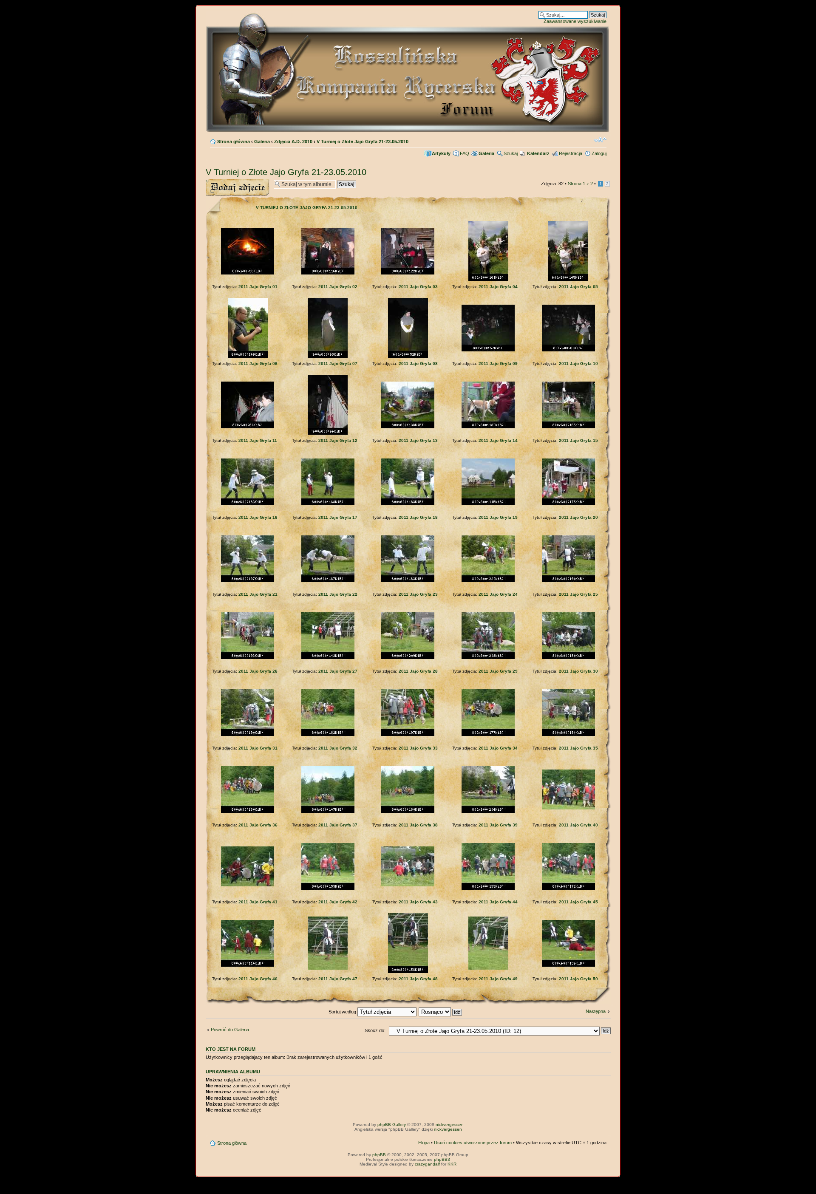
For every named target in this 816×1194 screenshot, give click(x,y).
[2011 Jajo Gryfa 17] (327, 503)
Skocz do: (375, 1030)
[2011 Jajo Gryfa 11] (247, 426)
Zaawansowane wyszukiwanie (575, 21)
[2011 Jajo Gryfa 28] (407, 657)
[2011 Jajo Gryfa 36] (247, 811)
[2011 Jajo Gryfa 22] (327, 580)
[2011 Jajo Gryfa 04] (488, 279)
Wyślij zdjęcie (219, 181)
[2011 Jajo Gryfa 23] (407, 580)
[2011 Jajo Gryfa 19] (488, 503)
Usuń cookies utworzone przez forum (473, 1142)
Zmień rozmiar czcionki (600, 140)
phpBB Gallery (391, 1124)
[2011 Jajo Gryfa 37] (327, 811)
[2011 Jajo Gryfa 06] (248, 356)
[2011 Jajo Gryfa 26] (247, 657)
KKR (452, 1164)
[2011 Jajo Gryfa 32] (327, 734)
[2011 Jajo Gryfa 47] (328, 968)
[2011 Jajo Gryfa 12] (328, 433)
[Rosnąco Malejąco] (441, 1011)
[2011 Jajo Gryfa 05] (568, 279)
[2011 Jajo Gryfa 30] (568, 657)
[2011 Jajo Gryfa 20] (568, 503)
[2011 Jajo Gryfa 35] (568, 734)
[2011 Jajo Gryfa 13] (407, 426)
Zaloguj (599, 153)
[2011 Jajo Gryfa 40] (568, 808)
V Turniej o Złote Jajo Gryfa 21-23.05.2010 (362, 141)
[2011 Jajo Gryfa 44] (488, 888)
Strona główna (233, 141)
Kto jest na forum (230, 1049)
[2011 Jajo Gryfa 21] (247, 580)
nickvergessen (450, 1124)
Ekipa (424, 1142)
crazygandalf (427, 1164)
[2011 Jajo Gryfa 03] (407, 273)
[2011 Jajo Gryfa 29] (488, 657)
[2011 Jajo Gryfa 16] (247, 503)
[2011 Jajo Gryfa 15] (568, 426)
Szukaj (511, 153)
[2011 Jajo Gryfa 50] (568, 965)
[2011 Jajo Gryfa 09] (488, 350)
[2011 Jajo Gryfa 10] (568, 350)
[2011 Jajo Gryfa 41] (247, 885)
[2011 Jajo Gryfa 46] (247, 965)
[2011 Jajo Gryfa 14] (488, 426)
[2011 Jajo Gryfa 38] (407, 811)
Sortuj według (343, 1011)
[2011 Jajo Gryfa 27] (327, 657)
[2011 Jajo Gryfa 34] (488, 734)
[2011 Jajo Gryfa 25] (568, 580)
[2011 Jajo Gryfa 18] (407, 503)
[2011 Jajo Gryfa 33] (407, 734)
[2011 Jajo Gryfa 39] (488, 811)
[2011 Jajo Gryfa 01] (247, 273)
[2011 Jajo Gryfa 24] (488, 580)
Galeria (262, 141)
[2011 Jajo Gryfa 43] (407, 885)
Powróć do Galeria (230, 1029)
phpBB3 (442, 1159)
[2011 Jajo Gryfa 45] (568, 888)
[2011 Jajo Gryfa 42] (327, 888)
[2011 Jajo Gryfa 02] (327, 273)
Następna (596, 1011)
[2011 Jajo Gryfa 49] (488, 968)
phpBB (379, 1154)
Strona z (580, 183)
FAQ (464, 153)
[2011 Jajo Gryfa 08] (408, 356)
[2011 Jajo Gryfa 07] (328, 356)
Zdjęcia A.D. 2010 (293, 141)
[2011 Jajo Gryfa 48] (408, 971)
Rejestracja (570, 153)
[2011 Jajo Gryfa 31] (247, 734)
